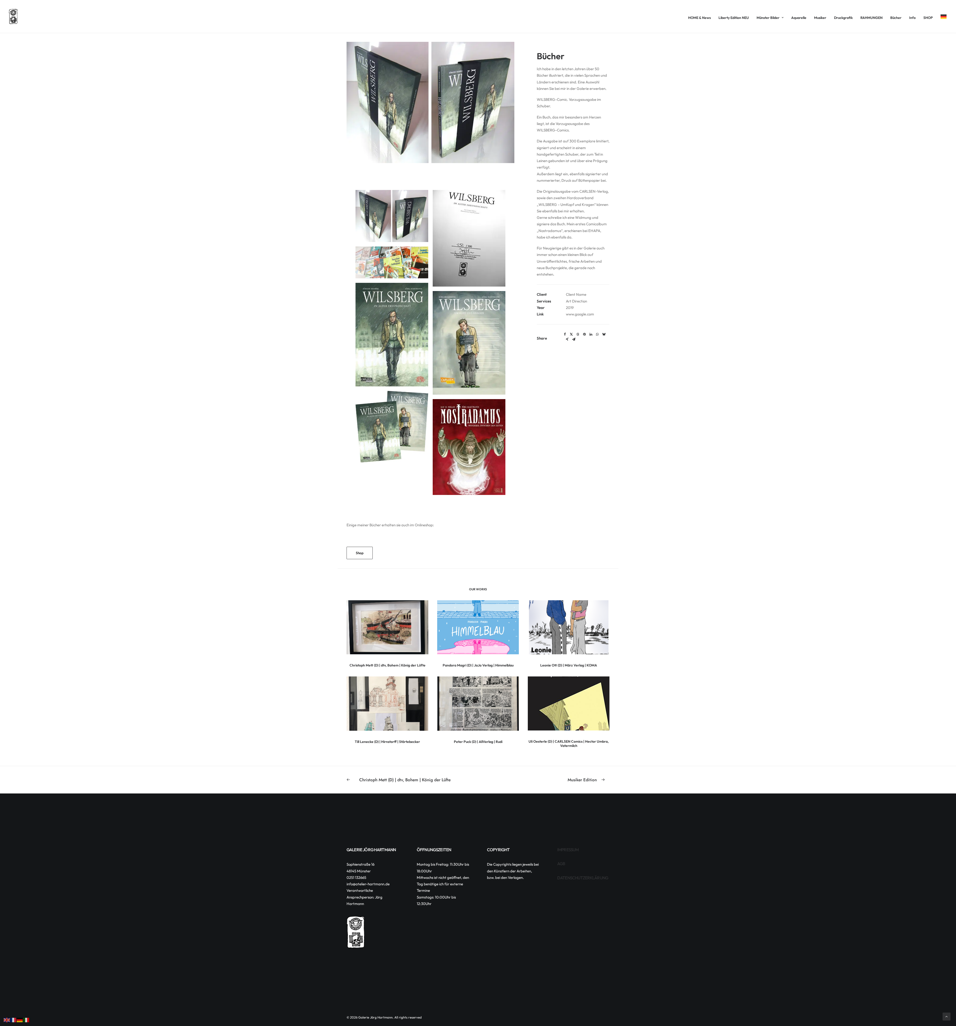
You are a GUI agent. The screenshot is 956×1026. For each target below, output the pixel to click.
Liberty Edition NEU (733, 17)
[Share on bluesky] (604, 334)
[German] (942, 16)
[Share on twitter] (571, 334)
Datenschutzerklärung (582, 877)
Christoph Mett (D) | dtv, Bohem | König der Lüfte (387, 665)
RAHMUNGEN (871, 17)
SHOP (928, 17)
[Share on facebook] (565, 334)
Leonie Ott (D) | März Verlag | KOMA (568, 665)
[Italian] (26, 1019)
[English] (7, 1019)
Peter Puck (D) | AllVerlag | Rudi (478, 741)
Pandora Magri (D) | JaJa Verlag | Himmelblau (478, 665)
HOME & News (699, 17)
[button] (387, 627)
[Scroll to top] (947, 1016)
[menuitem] (701, 17)
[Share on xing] (567, 339)
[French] (13, 1019)
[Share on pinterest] (584, 334)
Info (912, 17)
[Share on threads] (578, 334)
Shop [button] (359, 553)
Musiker (820, 17)
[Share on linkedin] (591, 334)
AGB (561, 863)
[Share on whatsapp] (597, 334)
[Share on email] (574, 339)
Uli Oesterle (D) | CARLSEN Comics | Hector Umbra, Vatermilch (569, 743)
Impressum (568, 849)
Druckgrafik (843, 17)
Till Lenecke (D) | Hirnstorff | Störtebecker (387, 741)
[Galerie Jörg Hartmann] (13, 16)
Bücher (895, 17)
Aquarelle (798, 17)
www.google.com (580, 314)
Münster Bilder (768, 17)
